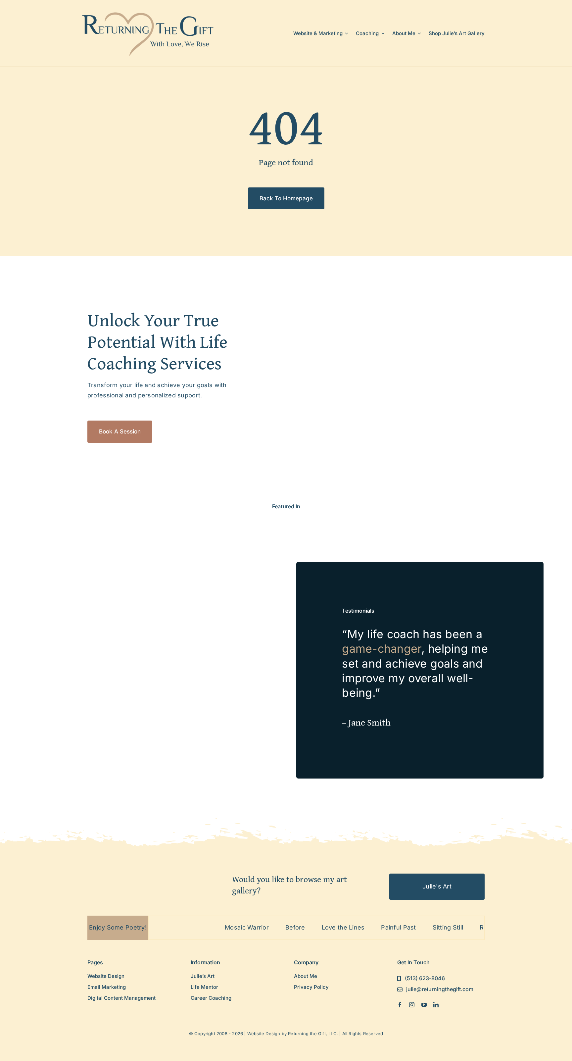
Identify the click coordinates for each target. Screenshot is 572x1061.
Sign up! (286, 603)
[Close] (383, 441)
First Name (205, 535)
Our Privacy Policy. (260, 584)
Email (198, 503)
